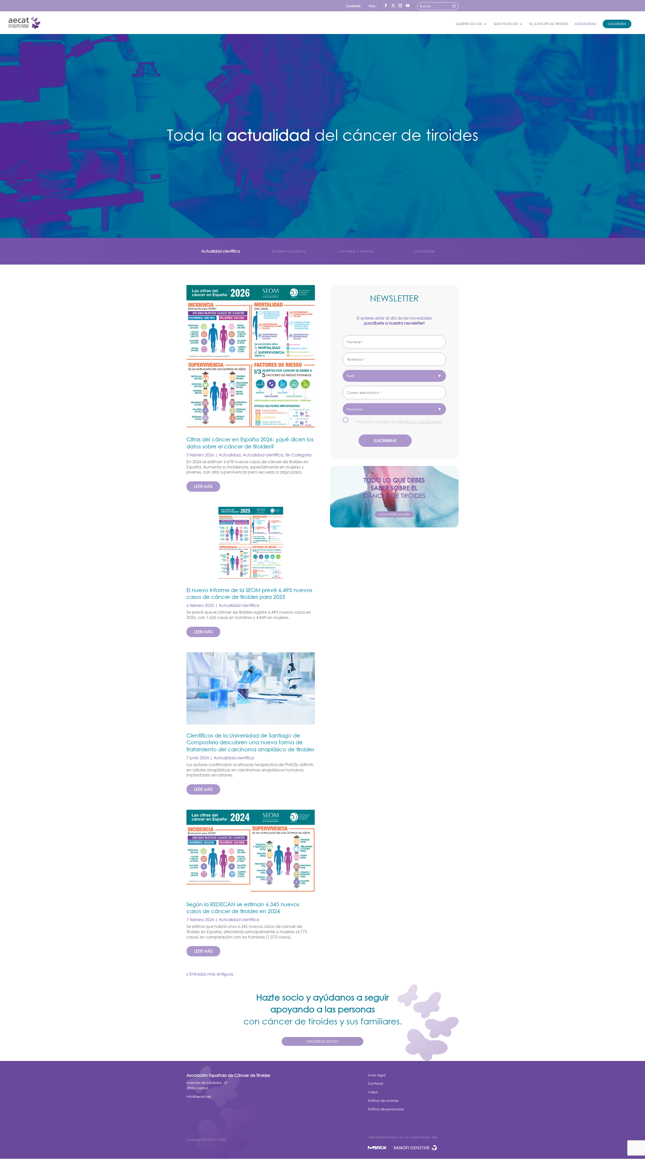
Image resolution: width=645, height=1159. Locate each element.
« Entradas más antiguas (209, 974)
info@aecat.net (198, 1096)
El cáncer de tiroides (549, 24)
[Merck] (381, 1148)
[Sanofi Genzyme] (415, 1148)
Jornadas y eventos (356, 251)
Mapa (373, 1092)
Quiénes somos (469, 24)
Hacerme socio (322, 1041)
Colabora (617, 24)
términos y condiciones (420, 421)
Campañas (424, 251)
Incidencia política (289, 251)
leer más (203, 486)
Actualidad (585, 24)
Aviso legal (376, 1075)
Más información (394, 514)
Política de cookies (383, 1101)
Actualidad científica (220, 251)
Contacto (375, 1083)
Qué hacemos (506, 24)
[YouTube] (407, 5)
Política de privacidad (386, 1109)
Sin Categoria (298, 454)
